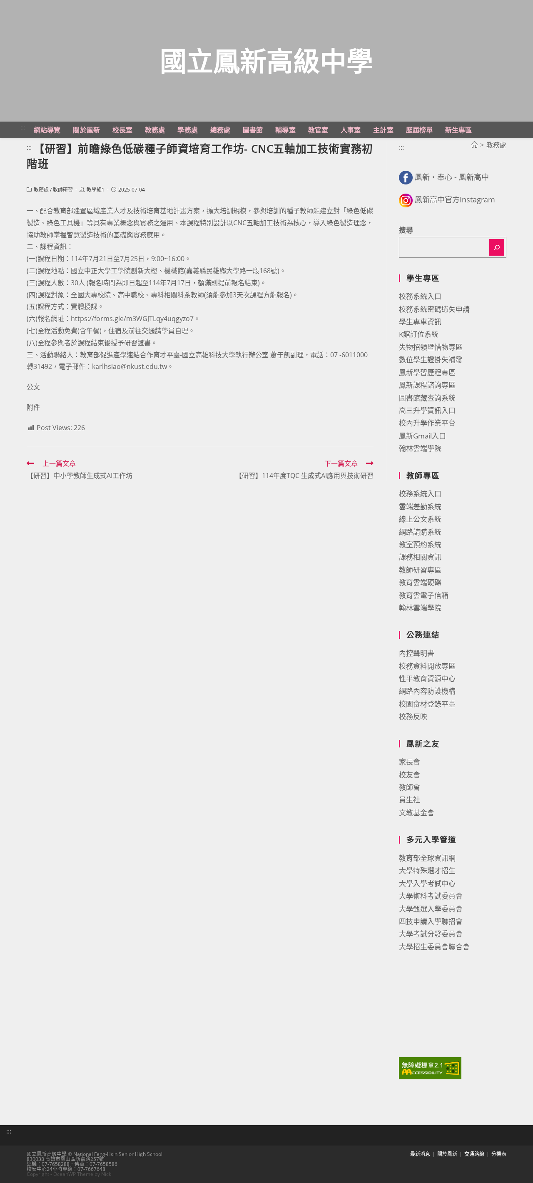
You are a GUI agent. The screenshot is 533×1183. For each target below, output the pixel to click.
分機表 (498, 1154)
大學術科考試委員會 (431, 896)
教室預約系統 (420, 544)
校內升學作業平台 (427, 423)
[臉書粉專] (406, 177)
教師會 (409, 787)
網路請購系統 (420, 532)
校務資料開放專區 (427, 666)
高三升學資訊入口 (427, 410)
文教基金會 (416, 812)
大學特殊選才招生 (427, 870)
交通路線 (474, 1154)
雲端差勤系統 (420, 506)
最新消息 (420, 1154)
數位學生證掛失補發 (431, 359)
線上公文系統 (420, 519)
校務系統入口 (420, 296)
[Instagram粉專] (406, 199)
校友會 (409, 775)
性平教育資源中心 (427, 678)
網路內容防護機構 (427, 691)
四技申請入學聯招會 (431, 921)
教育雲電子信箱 (423, 595)
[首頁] (474, 144)
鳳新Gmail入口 (422, 436)
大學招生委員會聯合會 (434, 946)
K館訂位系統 (418, 334)
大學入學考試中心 (427, 883)
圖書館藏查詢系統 (427, 398)
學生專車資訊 (420, 321)
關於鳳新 (447, 1154)
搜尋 (406, 230)
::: (22, 127)
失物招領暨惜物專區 (431, 347)
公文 (33, 386)
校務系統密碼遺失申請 (434, 309)
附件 (33, 407)
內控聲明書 (416, 653)
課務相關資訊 (420, 557)
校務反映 (413, 716)
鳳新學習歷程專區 (427, 372)
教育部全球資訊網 (427, 858)
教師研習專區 (420, 570)
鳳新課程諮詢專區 (427, 385)
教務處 (41, 189)
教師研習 (63, 189)
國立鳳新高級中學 (266, 60)
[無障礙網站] (430, 1067)
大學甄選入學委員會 (431, 909)
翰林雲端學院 (420, 448)
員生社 (409, 799)
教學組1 (96, 189)
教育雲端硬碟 (420, 582)
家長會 (409, 762)
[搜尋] (496, 247)
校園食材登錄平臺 (427, 704)
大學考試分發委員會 (431, 934)
